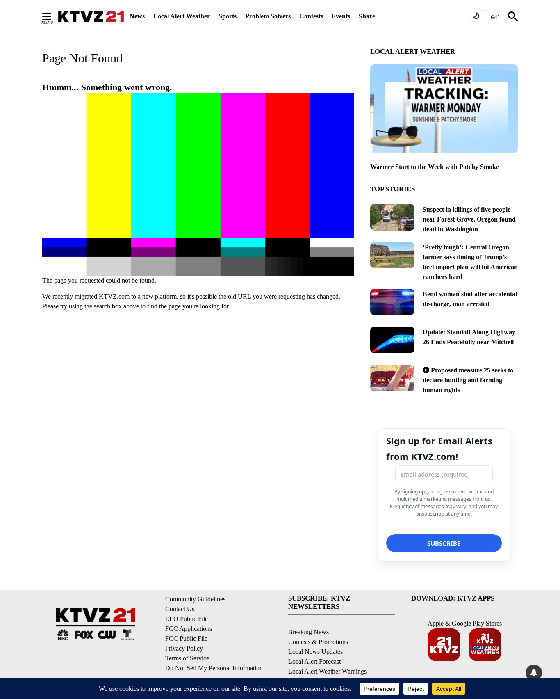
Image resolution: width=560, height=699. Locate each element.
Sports (228, 16)
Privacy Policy (184, 648)
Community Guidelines (195, 599)
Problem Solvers (268, 16)
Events (340, 16)
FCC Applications (188, 628)
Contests (311, 16)
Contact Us (179, 608)
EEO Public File (186, 618)
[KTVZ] (91, 16)
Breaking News (308, 631)
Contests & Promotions (318, 641)
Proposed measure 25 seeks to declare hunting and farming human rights (468, 380)
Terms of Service (187, 658)
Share (367, 16)
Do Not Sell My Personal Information (214, 668)
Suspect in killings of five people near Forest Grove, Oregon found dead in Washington (469, 219)
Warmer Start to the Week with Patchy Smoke (434, 166)
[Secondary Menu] (53, 16)
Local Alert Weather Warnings (327, 671)
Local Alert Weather (181, 16)
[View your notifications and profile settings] (534, 673)
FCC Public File (186, 638)
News (137, 16)
